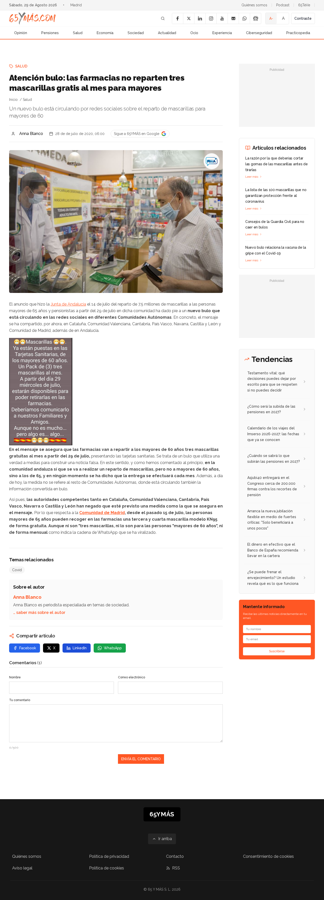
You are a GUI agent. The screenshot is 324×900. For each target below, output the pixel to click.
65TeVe (304, 5)
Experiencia (222, 33)
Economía (105, 33)
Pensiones (50, 33)
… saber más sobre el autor (39, 612)
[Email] (233, 18)
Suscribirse (277, 651)
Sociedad (136, 33)
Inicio (13, 100)
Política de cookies (106, 868)
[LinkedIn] (199, 18)
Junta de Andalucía (68, 304)
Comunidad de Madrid (102, 512)
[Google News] (255, 18)
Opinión (20, 33)
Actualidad (167, 33)
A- (271, 18)
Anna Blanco (31, 133)
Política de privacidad (109, 856)
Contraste (303, 18)
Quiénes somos (254, 5)
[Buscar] (163, 18)
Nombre (15, 677)
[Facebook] (177, 18)
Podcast (282, 5)
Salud (78, 33)
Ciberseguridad (259, 33)
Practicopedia (298, 33)
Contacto (175, 856)
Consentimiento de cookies (268, 856)
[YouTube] (222, 18)
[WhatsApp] (244, 18)
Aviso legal (22, 868)
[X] (188, 18)
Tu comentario (19, 700)
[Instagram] (210, 18)
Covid (17, 570)
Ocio (194, 33)
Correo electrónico (131, 677)
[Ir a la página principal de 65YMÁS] (32, 18)
